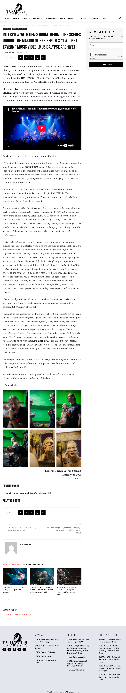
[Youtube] (24, 649)
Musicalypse (9, 52)
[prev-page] (4, 599)
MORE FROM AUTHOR (33, 564)
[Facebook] (20, 57)
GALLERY (83, 18)
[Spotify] (14, 649)
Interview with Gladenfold (75, 670)
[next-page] (8, 599)
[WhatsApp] (37, 57)
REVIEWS (37, 18)
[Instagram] (9, 649)
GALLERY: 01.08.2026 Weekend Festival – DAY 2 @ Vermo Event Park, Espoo (110, 668)
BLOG (62, 18)
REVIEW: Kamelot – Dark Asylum (45, 652)
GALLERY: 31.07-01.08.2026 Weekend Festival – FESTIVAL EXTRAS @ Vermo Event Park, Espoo (109, 649)
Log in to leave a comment (17, 614)
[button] (120, 18)
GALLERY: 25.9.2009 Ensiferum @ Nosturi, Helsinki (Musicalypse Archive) (19, 529)
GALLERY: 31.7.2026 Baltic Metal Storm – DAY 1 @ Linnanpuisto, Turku (109, 677)
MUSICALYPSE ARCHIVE (19, 29)
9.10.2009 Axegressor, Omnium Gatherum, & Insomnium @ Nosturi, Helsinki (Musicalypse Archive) (64, 530)
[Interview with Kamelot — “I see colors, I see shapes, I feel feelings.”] (15, 576)
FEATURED (6, 584)
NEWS (25, 18)
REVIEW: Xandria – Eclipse (43, 656)
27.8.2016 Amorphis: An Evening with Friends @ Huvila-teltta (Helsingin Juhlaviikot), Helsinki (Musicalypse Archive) (78, 649)
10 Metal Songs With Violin (76, 657)
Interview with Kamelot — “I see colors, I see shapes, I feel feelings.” (13, 589)
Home (7, 18)
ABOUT (16, 18)
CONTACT (95, 18)
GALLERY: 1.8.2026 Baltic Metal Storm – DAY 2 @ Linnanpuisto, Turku (109, 659)
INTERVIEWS (51, 18)
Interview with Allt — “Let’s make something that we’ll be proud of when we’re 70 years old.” (41, 589)
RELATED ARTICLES (12, 564)
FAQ (104, 18)
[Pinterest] (31, 57)
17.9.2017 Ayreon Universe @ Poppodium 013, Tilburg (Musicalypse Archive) (77, 663)
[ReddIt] (43, 57)
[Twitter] (26, 57)
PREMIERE (72, 18)
